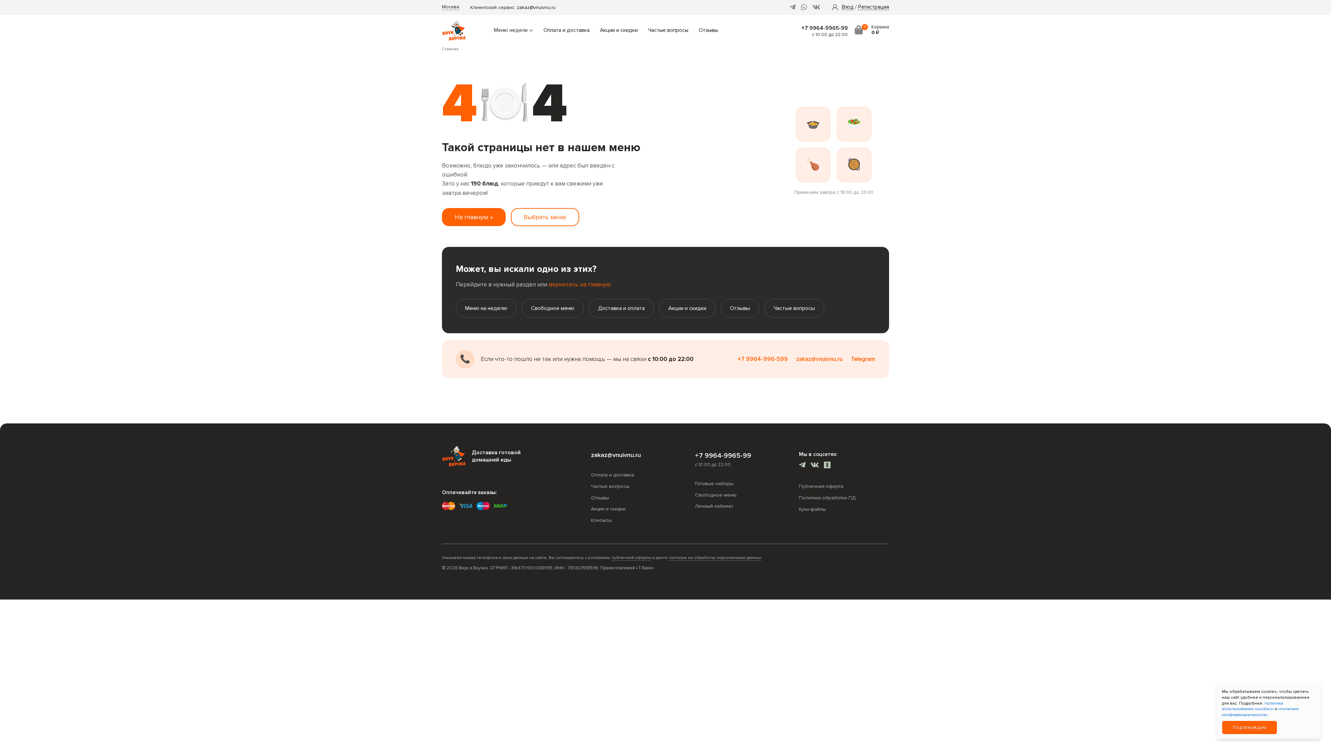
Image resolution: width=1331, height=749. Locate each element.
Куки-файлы (812, 509)
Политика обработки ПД (827, 498)
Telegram (863, 359)
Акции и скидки (619, 30)
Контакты (601, 520)
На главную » (474, 217)
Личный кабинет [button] (714, 506)
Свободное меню (552, 308)
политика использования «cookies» (1252, 706)
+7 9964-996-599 (763, 359)
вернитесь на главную (580, 284)
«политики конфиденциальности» (1260, 711)
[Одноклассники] (827, 466)
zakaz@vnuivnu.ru (536, 7)
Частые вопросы (668, 30)
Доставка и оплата (621, 308)
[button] (848, 7)
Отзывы (708, 30)
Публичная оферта (821, 486)
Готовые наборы (714, 484)
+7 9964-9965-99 (824, 28)
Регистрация (873, 7)
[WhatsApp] (804, 7)
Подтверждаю (1250, 727)
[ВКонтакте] (816, 7)
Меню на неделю (486, 308)
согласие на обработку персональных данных (715, 557)
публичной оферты (631, 557)
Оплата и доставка (566, 30)
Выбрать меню (545, 217)
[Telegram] (793, 7)
